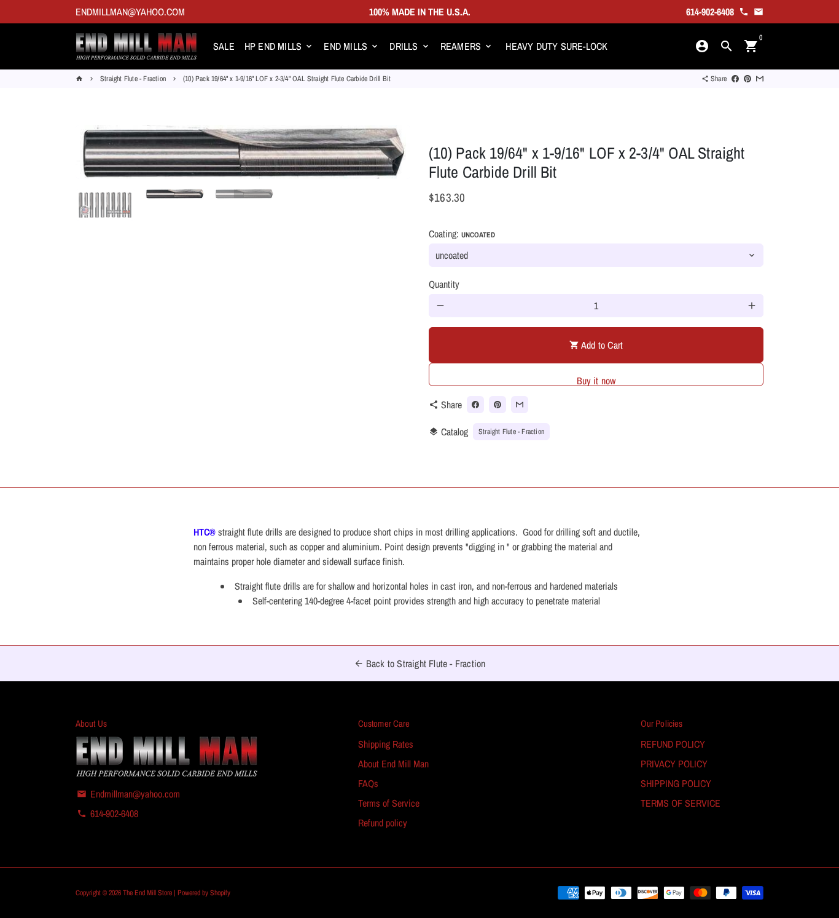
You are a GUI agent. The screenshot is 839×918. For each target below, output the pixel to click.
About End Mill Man (393, 763)
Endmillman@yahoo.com (128, 794)
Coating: (462, 233)
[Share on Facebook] (735, 79)
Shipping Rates (385, 744)
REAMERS (467, 46)
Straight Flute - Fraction (133, 79)
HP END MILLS (279, 46)
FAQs (368, 783)
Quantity (444, 284)
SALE (224, 46)
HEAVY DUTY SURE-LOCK (556, 46)
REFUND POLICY (673, 744)
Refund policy (382, 822)
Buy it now (596, 380)
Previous (92, 152)
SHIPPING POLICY (676, 783)
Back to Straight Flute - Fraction (420, 663)
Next (393, 152)
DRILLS (409, 46)
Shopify (220, 893)
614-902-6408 (107, 813)
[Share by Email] (759, 79)
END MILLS (352, 46)
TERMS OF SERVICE (680, 803)
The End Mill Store (148, 893)
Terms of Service (388, 803)
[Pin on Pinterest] (747, 79)
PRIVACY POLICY (674, 763)
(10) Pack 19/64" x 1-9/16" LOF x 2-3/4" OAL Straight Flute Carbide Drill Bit (287, 79)
